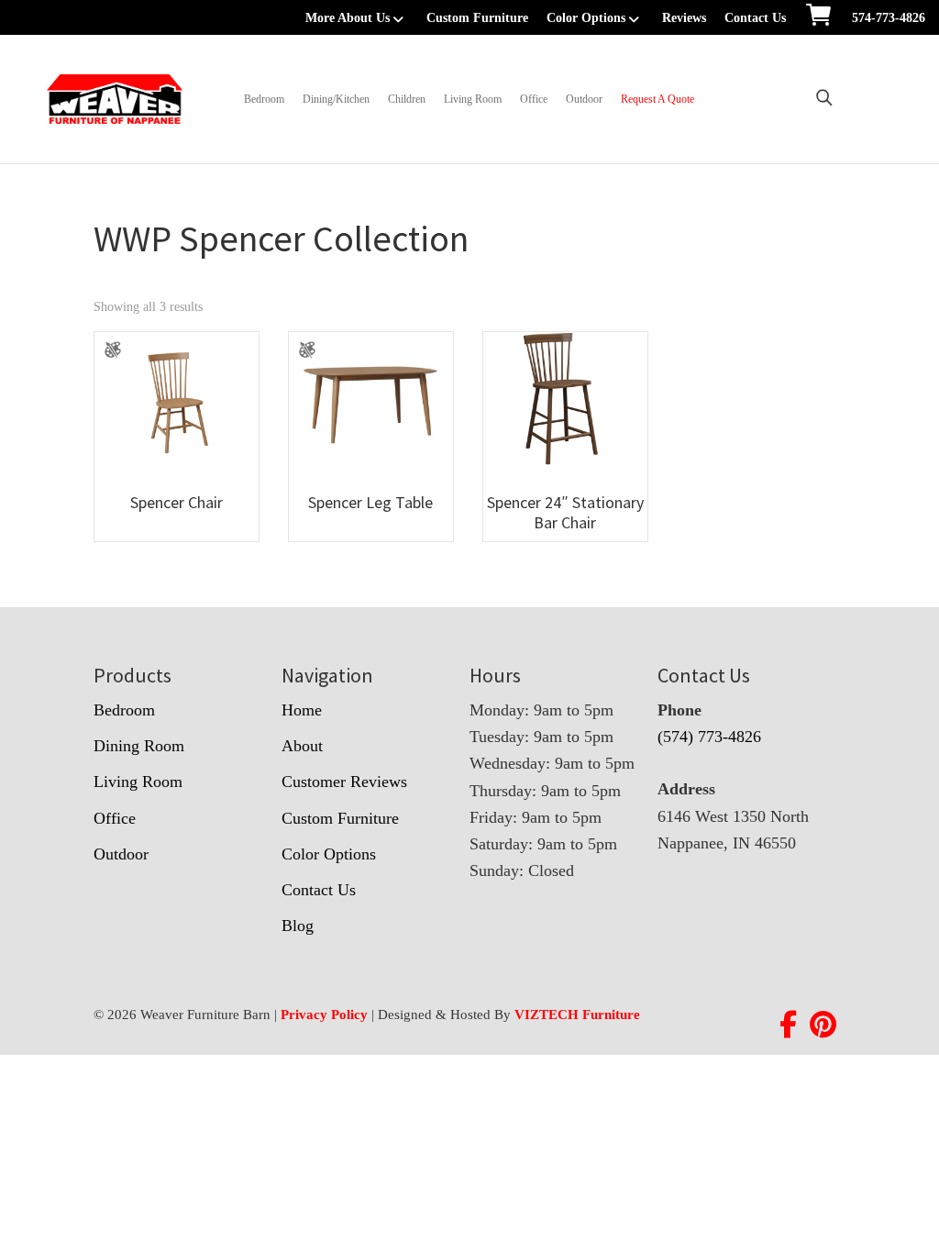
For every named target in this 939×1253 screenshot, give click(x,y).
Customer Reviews (344, 781)
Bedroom (264, 99)
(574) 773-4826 (709, 736)
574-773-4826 (888, 18)
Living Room (473, 99)
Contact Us (755, 18)
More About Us (347, 18)
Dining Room (139, 746)
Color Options (586, 18)
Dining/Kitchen (336, 99)
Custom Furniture (477, 18)
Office (533, 99)
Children (406, 99)
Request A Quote (657, 99)
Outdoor (584, 99)
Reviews (684, 18)
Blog (298, 925)
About (302, 746)
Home (302, 710)
